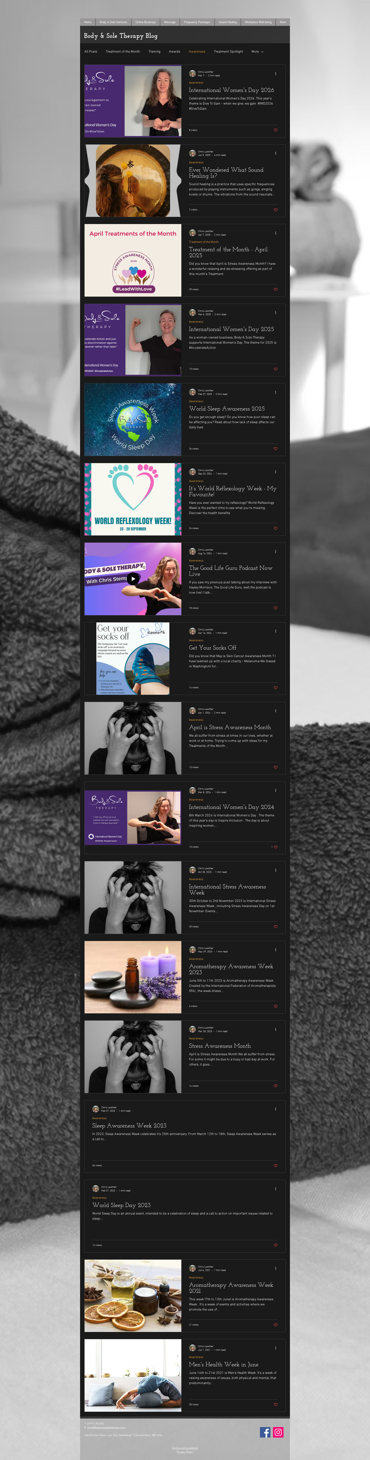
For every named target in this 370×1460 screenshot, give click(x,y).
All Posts (90, 52)
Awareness (197, 52)
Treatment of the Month (123, 52)
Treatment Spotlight (228, 52)
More (255, 52)
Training (154, 52)
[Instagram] (278, 1432)
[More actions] (277, 73)
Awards (174, 52)
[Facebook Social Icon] (265, 1432)
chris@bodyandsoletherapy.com (106, 1427)
